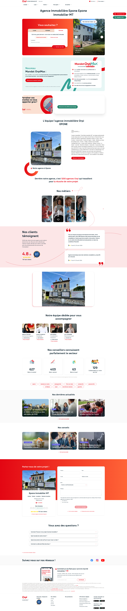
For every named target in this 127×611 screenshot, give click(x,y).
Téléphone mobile (85, 476)
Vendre (52, 602)
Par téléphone (64, 500)
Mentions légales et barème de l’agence (83, 599)
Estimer (52, 603)
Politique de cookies (83, 606)
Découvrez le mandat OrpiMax (34, 80)
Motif (61, 482)
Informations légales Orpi (84, 601)
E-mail (61, 476)
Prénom (61, 470)
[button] (31, 508)
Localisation (33, 40)
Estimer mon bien (60, 46)
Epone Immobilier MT (32, 1)
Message (61, 488)
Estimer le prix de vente (41, 37)
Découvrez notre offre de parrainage (67, 106)
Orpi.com (40, 1)
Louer (52, 600)
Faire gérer (53, 605)
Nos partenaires (68, 596)
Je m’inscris (81, 579)
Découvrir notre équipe (78, 158)
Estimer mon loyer (54, 37)
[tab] (34, 30)
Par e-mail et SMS (65, 502)
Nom (82, 470)
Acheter (52, 598)
